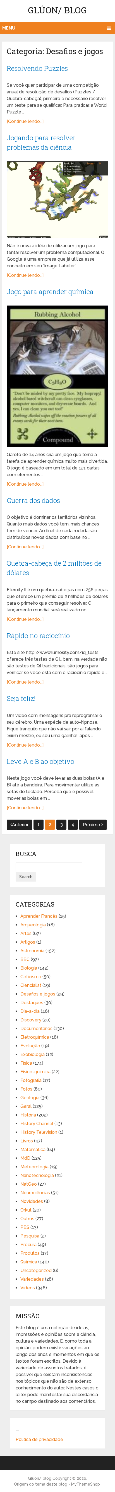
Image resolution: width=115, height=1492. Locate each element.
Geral (26, 1106)
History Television (38, 1132)
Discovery (30, 1020)
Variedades (32, 1279)
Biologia (28, 968)
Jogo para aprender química (50, 291)
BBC (25, 959)
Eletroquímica (34, 1037)
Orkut (26, 1210)
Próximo (92, 824)
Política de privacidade (39, 1439)
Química (28, 1262)
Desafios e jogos (37, 994)
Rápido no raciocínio (38, 635)
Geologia (29, 1097)
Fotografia (31, 1080)
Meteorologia (34, 1166)
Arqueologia (33, 924)
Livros (26, 1141)
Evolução (30, 1045)
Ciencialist (30, 985)
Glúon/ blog (57, 10)
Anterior (20, 824)
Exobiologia (32, 1054)
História (28, 1115)
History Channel (36, 1123)
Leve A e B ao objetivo (40, 761)
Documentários (36, 1028)
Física (26, 1063)
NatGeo (28, 1184)
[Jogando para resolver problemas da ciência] (57, 199)
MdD (25, 1158)
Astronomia (32, 950)
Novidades (31, 1201)
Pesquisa (29, 1236)
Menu (8, 28)
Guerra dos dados (33, 500)
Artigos (27, 942)
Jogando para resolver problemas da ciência (41, 142)
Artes (26, 933)
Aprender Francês (39, 916)
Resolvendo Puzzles (37, 68)
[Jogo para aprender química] (57, 376)
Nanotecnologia (37, 1175)
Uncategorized (36, 1270)
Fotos (26, 1089)
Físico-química (35, 1071)
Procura (28, 1244)
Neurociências (35, 1192)
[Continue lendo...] (25, 121)
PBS (24, 1227)
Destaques (31, 1002)
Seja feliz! (21, 698)
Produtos (30, 1253)
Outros (27, 1218)
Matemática (32, 1149)
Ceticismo (30, 976)
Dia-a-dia (30, 1011)
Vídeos (27, 1287)
